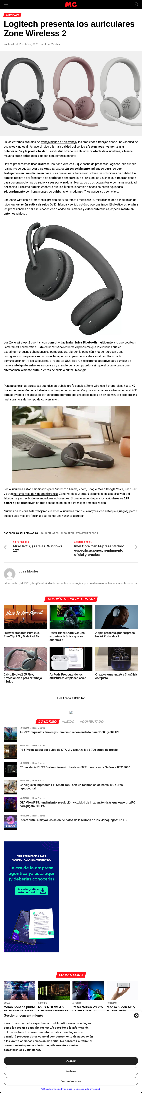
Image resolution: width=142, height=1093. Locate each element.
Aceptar (71, 1061)
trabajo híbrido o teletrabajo (59, 142)
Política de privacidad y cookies (56, 1089)
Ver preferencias (71, 1081)
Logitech (68, 533)
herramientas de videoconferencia (35, 494)
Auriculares (50, 533)
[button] (136, 1015)
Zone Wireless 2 (87, 533)
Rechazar (71, 1071)
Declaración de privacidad (87, 1089)
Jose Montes (52, 44)
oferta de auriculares (106, 151)
